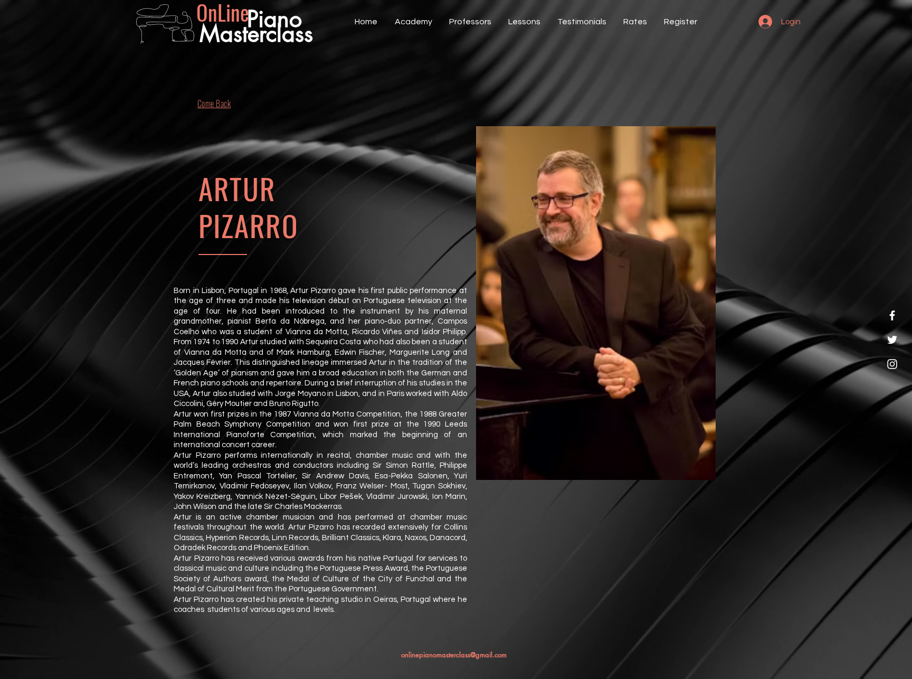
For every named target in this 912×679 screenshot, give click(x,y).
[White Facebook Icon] (892, 315)
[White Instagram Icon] (892, 364)
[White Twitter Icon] (892, 339)
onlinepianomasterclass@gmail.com (454, 654)
